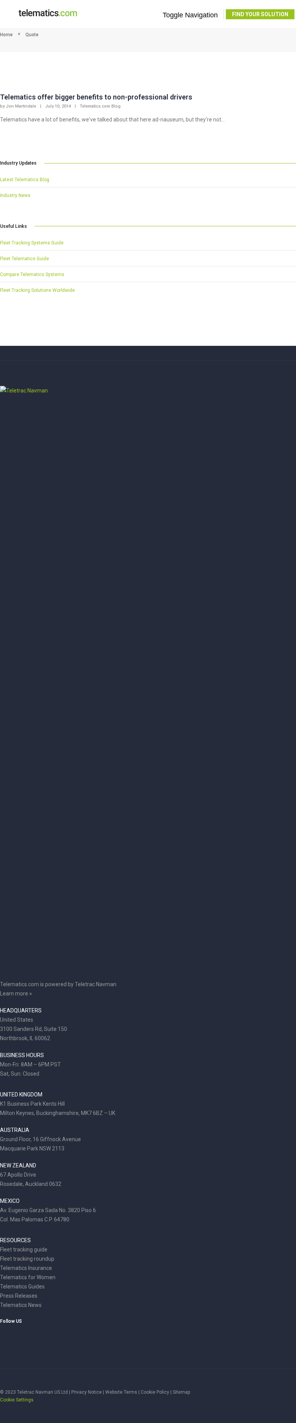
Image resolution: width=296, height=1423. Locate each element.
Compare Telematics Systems (32, 274)
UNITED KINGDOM (21, 1094)
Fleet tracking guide (23, 1249)
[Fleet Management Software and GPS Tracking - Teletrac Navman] (148, 390)
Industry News (15, 195)
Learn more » (16, 993)
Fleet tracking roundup (27, 1259)
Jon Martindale (21, 106)
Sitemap (181, 1392)
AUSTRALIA (14, 1130)
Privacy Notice (86, 1392)
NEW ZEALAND (18, 1165)
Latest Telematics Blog (24, 179)
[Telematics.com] (48, 16)
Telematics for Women (28, 1277)
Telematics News (21, 1305)
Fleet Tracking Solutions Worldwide (37, 290)
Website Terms (121, 1392)
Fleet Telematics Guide (24, 258)
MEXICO (10, 1201)
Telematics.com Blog (100, 106)
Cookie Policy (155, 1392)
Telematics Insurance (26, 1268)
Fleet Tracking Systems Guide (32, 243)
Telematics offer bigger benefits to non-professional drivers (96, 97)
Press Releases (18, 1296)
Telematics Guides (22, 1286)
